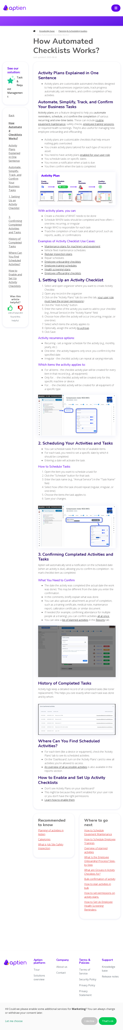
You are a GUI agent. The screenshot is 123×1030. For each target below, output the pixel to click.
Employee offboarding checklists (63, 273)
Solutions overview (39, 977)
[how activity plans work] (77, 189)
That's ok (107, 1021)
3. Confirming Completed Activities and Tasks (15, 224)
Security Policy (87, 979)
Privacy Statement (85, 993)
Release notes (110, 976)
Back (11, 115)
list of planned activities (75, 620)
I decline (89, 1021)
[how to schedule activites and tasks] (77, 528)
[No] (20, 308)
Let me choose (14, 1021)
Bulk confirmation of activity (99, 879)
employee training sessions (98, 124)
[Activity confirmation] (77, 652)
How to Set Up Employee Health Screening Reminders (98, 905)
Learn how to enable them (60, 800)
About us (61, 967)
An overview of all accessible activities (66, 767)
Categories (44, 839)
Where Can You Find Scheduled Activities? (15, 258)
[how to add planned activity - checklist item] (77, 416)
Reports (100, 620)
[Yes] (10, 308)
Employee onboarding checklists (63, 261)
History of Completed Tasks (15, 242)
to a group (83, 328)
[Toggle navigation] (116, 8)
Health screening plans (57, 269)
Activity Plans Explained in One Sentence (14, 153)
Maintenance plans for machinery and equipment (72, 246)
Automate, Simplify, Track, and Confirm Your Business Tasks (15, 178)
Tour (37, 969)
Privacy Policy (87, 985)
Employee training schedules (61, 265)
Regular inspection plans (58, 254)
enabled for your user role (95, 155)
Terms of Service (84, 971)
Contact (61, 972)
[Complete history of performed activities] (77, 720)
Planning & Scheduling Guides (72, 31)
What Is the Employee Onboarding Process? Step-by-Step (99, 861)
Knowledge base (47, 31)
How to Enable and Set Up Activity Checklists (15, 278)
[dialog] (61, 1016)
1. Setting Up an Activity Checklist (14, 202)
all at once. (103, 616)
